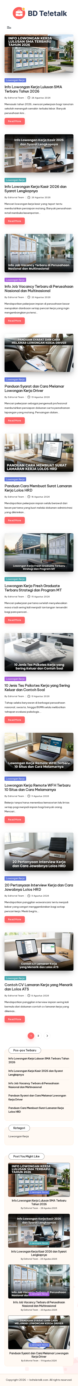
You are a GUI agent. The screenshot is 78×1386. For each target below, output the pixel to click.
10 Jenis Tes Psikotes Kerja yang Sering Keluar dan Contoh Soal (37, 687)
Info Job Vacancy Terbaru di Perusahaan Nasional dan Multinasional (39, 288)
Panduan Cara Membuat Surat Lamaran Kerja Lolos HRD (38, 488)
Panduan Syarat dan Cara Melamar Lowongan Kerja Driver (34, 388)
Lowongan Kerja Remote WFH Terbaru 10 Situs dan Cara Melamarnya (37, 787)
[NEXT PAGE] (47, 1035)
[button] (47, 1035)
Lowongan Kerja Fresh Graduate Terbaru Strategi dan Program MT (33, 587)
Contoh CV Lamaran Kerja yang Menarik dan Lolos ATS (39, 986)
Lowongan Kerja (15, 80)
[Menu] (9, 27)
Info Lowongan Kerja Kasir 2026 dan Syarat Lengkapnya (35, 188)
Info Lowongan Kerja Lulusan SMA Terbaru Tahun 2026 (33, 89)
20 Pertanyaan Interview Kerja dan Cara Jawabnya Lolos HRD (39, 887)
